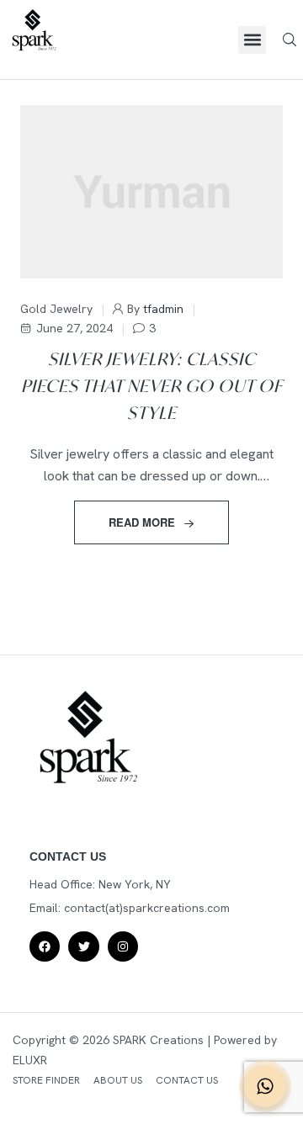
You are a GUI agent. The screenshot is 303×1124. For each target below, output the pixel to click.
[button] (252, 40)
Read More (142, 522)
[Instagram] (123, 946)
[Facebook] (44, 946)
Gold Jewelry (56, 308)
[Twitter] (83, 946)
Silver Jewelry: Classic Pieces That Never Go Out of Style (152, 385)
